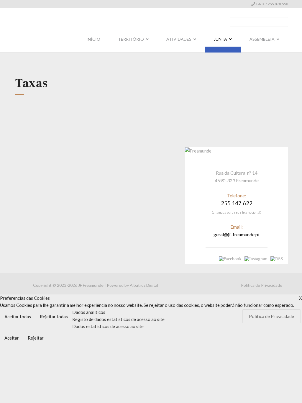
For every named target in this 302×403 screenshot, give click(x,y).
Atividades (178, 39)
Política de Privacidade (261, 285)
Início (93, 39)
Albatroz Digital (144, 285)
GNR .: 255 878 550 (272, 4)
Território (131, 39)
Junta (220, 39)
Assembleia (262, 39)
